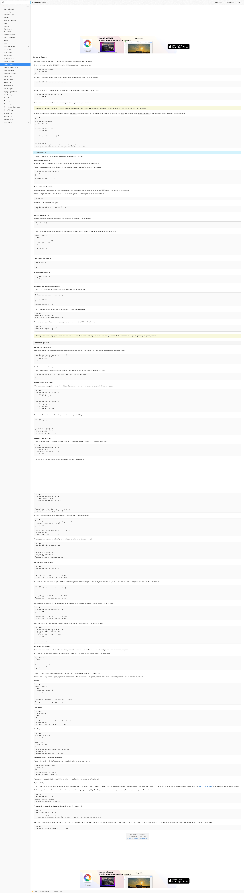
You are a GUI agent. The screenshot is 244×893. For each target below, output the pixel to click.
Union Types (8, 113)
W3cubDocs (36, 2)
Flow (35, 891)
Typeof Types (8, 110)
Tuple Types (8, 98)
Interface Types (9, 70)
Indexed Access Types (11, 67)
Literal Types (8, 76)
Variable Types (8, 119)
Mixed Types (8, 82)
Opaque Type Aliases (10, 92)
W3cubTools (218, 2)
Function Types (9, 61)
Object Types (8, 88)
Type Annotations (45, 891)
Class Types (8, 55)
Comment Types (9, 58)
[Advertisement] (90, 21)
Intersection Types (10, 73)
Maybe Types (8, 79)
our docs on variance (205, 786)
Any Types (7, 49)
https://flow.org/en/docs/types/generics (137, 838)
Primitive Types (9, 95)
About (239, 2)
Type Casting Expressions (12, 107)
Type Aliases (8, 101)
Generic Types (8, 64)
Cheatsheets (230, 2)
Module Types (8, 85)
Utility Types (8, 116)
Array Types (8, 52)
